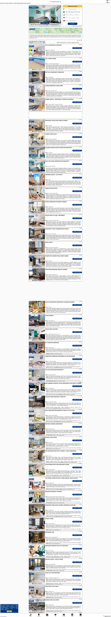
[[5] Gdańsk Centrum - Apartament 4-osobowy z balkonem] (37, 104)
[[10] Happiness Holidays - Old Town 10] (37, 180)
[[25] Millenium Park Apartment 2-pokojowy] (37, 402)
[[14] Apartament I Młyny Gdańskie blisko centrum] (37, 234)
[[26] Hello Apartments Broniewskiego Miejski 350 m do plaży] (37, 415)
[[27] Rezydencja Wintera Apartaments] (37, 429)
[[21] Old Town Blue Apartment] (37, 348)
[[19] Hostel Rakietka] (37, 321)
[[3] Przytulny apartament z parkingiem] (37, 77)
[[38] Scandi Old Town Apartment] (37, 578)
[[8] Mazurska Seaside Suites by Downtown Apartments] (37, 153)
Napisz (110, 616)
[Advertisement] (55, 291)
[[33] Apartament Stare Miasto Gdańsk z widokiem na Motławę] (37, 510)
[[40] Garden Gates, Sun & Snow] (37, 605)
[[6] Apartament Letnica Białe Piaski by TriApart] (37, 126)
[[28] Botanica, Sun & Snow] (37, 442)
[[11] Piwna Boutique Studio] (37, 193)
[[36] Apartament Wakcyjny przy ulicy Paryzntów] (37, 551)
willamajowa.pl (55, 1)
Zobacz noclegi (77, 47)
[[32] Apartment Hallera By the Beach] (37, 497)
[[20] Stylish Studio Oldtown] (37, 334)
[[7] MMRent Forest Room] (37, 139)
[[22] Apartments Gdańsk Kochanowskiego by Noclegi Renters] (37, 361)
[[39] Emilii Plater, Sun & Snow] (37, 591)
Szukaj (72, 23)
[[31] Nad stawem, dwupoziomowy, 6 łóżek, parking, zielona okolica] (37, 483)
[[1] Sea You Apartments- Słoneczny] (37, 50)
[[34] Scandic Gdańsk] (37, 524)
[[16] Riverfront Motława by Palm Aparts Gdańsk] (37, 261)
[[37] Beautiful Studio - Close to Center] (37, 564)
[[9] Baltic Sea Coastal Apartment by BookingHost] (37, 166)
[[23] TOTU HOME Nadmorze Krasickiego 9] (37, 375)
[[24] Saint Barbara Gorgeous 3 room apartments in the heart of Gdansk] (37, 388)
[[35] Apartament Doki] (37, 537)
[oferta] (32, 69)
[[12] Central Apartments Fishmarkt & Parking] (37, 207)
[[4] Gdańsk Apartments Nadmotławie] (37, 91)
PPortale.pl (5, 616)
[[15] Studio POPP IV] (37, 247)
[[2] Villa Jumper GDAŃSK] (37, 64)
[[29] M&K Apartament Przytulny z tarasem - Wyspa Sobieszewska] (37, 456)
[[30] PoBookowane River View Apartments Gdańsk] (37, 469)
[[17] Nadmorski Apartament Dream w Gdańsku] (37, 274)
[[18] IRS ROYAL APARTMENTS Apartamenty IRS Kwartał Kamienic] (37, 307)
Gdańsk (30, 46)
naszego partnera (69, 367)
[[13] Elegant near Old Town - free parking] (37, 220)
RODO (6, 609)
